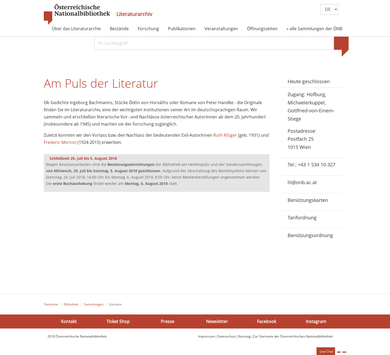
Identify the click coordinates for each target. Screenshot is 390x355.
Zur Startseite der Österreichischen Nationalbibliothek (293, 336)
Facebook (266, 321)
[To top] (344, 352)
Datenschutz (226, 336)
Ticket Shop (118, 321)
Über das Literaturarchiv (76, 29)
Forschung (148, 29)
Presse (167, 321)
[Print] (339, 352)
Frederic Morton (60, 142)
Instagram (316, 321)
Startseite (51, 304)
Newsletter (217, 321)
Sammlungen (93, 304)
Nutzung (244, 336)
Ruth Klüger (225, 135)
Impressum (206, 336)
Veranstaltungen (221, 29)
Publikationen (182, 29)
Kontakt (69, 321)
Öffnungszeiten (262, 29)
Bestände (119, 29)
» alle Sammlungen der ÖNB (314, 29)
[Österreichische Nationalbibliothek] (77, 14)
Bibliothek (71, 304)
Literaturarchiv (134, 14)
